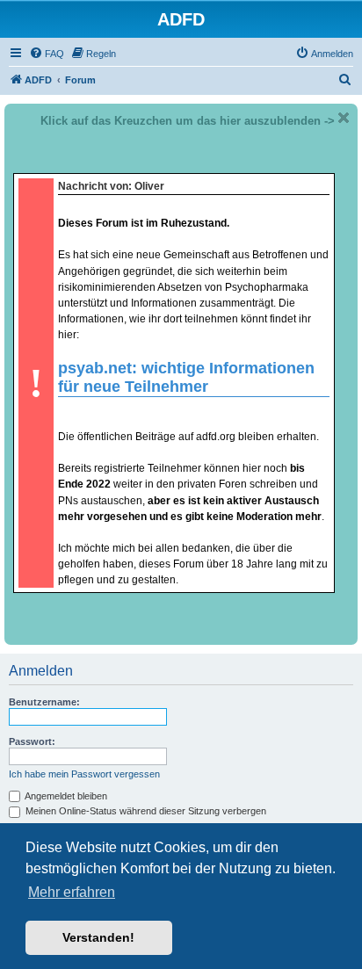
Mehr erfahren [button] (71, 892)
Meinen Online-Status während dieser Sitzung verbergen (144, 811)
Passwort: (32, 741)
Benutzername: (44, 702)
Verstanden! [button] (98, 937)
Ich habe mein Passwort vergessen (84, 774)
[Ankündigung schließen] (343, 117)
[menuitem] (46, 53)
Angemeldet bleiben (65, 796)
